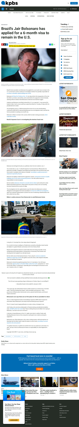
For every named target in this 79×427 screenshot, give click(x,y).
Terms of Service (28, 423)
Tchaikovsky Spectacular (65, 129)
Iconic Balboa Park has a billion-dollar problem (67, 183)
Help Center (44, 419)
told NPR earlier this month (16, 308)
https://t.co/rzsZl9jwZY (43, 281)
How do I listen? (45, 415)
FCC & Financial (28, 412)
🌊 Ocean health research (67, 29)
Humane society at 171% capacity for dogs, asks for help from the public (68, 172)
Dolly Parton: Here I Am (65, 150)
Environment (62, 388)
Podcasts (46, 12)
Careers (26, 410)
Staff (26, 421)
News (9, 12)
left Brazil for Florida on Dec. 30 (19, 96)
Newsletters (27, 408)
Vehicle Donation (62, 417)
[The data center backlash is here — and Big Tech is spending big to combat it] (49, 382)
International (40, 16)
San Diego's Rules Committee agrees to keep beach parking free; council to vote (68, 195)
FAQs (43, 412)
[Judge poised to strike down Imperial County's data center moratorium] (69, 382)
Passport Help (45, 417)
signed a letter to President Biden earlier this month (24, 263)
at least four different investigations (39, 190)
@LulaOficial (26, 278)
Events (63, 12)
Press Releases (28, 417)
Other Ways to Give (63, 412)
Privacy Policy (27, 419)
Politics (22, 388)
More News (4, 375)
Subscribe (68, 77)
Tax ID (60, 415)
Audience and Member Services (48, 406)
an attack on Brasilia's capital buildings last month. (19, 93)
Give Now (74, 3)
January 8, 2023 (37, 284)
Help (68, 12)
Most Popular (63, 156)
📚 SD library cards (65, 31)
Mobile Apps (27, 415)
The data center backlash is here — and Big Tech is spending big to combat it (48, 391)
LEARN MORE (14, 420)
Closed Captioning (45, 408)
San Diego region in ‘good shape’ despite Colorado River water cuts (67, 178)
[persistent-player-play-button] (2, 8)
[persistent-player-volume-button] (6, 9)
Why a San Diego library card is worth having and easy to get (68, 189)
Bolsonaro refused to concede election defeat (26, 183)
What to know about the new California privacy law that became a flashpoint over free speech (30, 392)
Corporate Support (63, 406)
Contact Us (44, 410)
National (32, 16)
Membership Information (64, 410)
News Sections (50, 16)
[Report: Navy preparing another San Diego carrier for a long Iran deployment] (10, 382)
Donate (39, 369)
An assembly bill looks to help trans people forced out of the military (68, 108)
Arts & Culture (29, 12)
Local (26, 16)
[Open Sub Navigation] (11, 12)
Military (2, 388)
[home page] (9, 3)
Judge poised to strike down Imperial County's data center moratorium (68, 391)
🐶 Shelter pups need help (67, 26)
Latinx (25, 336)
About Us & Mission (29, 406)
